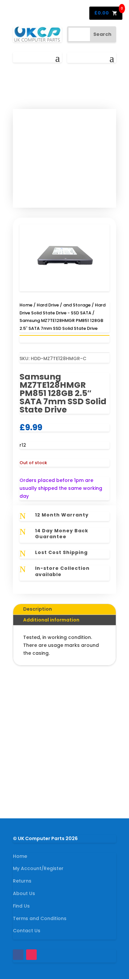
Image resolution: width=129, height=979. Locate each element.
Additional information (51, 620)
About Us (24, 893)
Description (37, 609)
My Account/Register (38, 868)
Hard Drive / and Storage (64, 305)
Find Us (21, 906)
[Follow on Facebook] (18, 954)
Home (26, 305)
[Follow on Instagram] (31, 954)
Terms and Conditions (39, 918)
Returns (22, 881)
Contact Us (26, 930)
